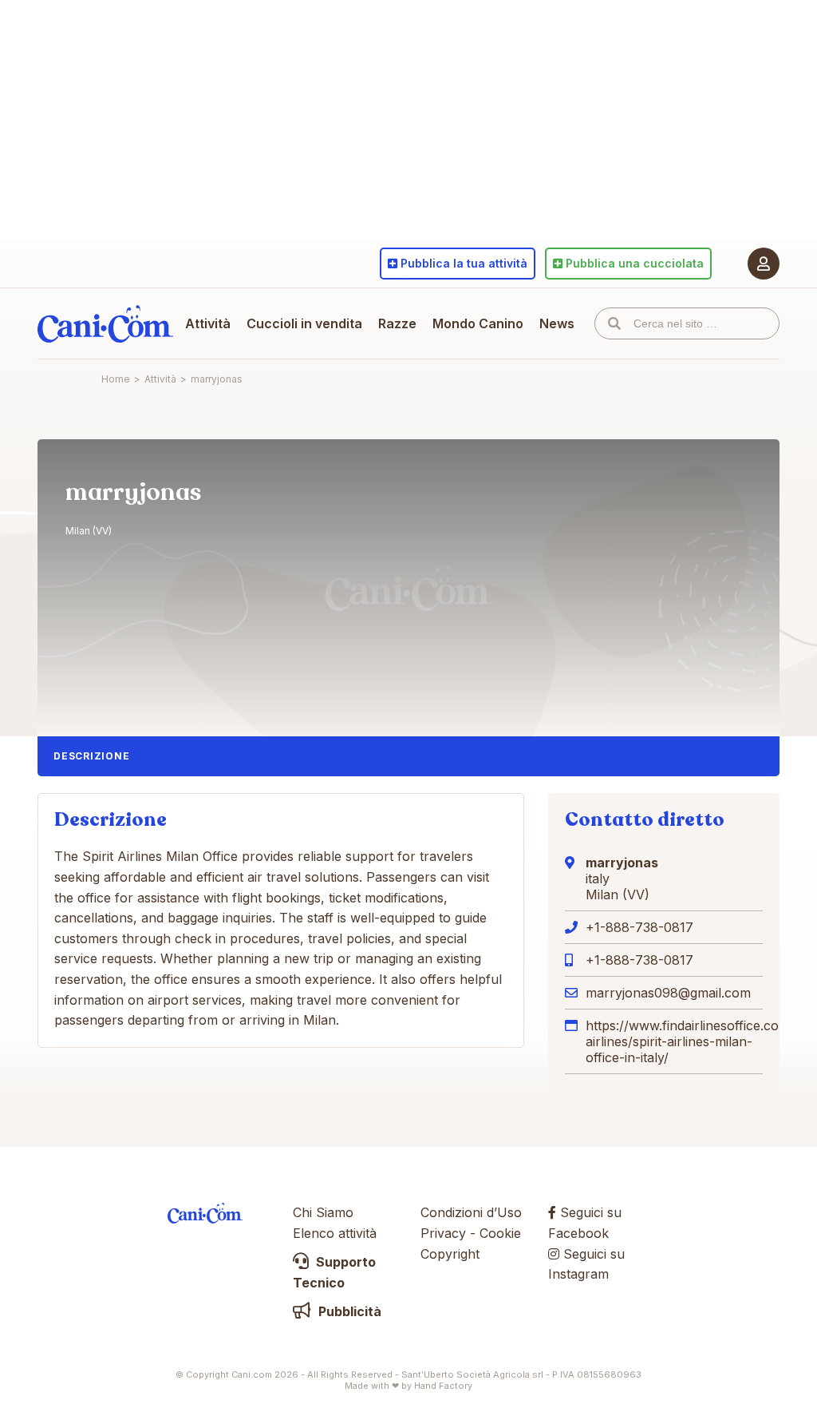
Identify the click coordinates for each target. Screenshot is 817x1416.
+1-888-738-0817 (639, 927)
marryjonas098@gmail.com (668, 993)
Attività (208, 323)
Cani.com (105, 323)
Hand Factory (443, 1385)
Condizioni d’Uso (471, 1212)
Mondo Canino (477, 323)
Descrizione (91, 756)
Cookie (500, 1233)
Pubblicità (348, 1311)
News (556, 323)
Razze (397, 323)
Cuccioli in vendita (304, 323)
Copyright (450, 1254)
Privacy (443, 1233)
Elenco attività (335, 1233)
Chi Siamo (323, 1212)
